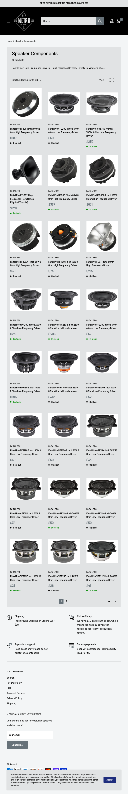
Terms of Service (16, 693)
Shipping (11, 703)
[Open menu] (8, 21)
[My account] (112, 21)
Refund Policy (14, 682)
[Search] (100, 21)
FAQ (9, 687)
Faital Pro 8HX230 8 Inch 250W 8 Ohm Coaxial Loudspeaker (63, 326)
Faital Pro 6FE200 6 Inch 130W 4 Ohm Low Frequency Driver (63, 130)
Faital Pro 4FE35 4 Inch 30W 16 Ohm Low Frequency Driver (101, 452)
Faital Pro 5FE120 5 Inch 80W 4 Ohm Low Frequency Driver (25, 452)
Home (9, 41)
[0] (118, 21)
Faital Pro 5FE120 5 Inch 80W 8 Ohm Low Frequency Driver (63, 452)
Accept (109, 779)
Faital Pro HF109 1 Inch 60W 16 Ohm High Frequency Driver (25, 130)
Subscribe (17, 744)
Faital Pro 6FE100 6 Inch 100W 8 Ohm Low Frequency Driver (101, 389)
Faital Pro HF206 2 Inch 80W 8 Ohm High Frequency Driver (63, 197)
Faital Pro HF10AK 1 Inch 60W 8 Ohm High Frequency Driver (25, 263)
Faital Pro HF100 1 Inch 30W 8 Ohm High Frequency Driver (63, 263)
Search (10, 677)
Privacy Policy (14, 698)
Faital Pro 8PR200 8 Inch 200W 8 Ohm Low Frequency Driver (25, 326)
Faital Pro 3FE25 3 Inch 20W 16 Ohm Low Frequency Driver (25, 578)
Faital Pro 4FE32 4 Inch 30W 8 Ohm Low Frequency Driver (101, 515)
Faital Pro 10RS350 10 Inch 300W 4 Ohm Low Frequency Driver (101, 132)
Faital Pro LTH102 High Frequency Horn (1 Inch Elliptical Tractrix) (22, 199)
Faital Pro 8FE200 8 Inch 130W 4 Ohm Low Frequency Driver (101, 326)
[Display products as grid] (109, 80)
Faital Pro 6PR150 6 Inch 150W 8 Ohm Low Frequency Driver (25, 389)
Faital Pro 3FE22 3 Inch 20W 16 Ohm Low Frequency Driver (101, 578)
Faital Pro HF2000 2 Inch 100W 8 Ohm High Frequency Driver (101, 197)
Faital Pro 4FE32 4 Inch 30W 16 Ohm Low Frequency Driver (63, 515)
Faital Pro (15, 124)
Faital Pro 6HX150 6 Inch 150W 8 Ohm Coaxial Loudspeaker (63, 389)
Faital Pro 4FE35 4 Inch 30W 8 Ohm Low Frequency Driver (25, 515)
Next (110, 601)
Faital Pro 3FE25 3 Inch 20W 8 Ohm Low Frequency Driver (63, 578)
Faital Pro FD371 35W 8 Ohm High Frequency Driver (100, 263)
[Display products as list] (114, 80)
